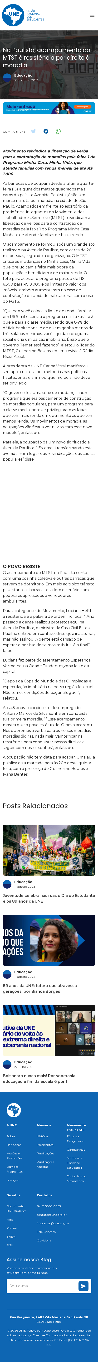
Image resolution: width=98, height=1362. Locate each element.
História (42, 1136)
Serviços (12, 1180)
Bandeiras (14, 1145)
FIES (10, 1219)
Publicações (45, 1153)
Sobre (11, 1136)
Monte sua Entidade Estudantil (74, 1162)
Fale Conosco (46, 1232)
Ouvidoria (44, 1240)
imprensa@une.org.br (53, 1223)
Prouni (12, 1228)
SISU (10, 1245)
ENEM (11, 1236)
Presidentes (45, 1145)
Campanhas (76, 1149)
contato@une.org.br (52, 1214)
